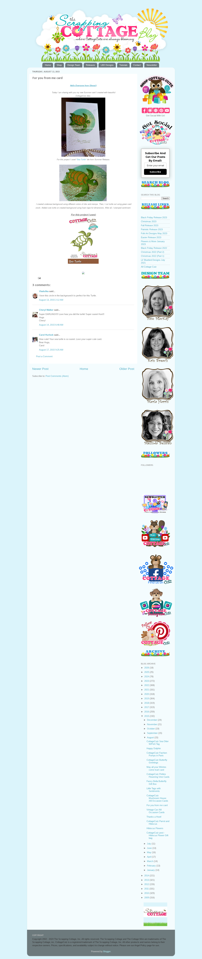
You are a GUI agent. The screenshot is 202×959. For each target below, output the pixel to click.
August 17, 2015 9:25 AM (51, 349)
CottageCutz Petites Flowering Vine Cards (158, 775)
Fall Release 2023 (149, 225)
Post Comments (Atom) (57, 376)
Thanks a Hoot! (154, 816)
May (149, 852)
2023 (147, 681)
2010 (147, 893)
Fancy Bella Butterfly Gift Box (157, 782)
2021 (147, 689)
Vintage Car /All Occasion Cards (156, 811)
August (150, 737)
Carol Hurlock (46, 335)
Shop (59, 65)
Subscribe (155, 172)
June (149, 848)
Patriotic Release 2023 (152, 229)
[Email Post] (39, 278)
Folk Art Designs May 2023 (154, 233)
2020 (147, 694)
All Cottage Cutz (149, 266)
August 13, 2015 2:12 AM (51, 300)
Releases (90, 65)
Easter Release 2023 (151, 237)
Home (48, 65)
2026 (147, 667)
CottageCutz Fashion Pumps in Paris (157, 754)
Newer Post (40, 369)
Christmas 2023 (148, 221)
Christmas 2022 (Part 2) (152, 252)
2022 (147, 685)
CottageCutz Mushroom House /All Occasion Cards (157, 798)
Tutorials (123, 65)
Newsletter (152, 65)
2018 (147, 703)
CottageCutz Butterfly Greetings (157, 761)
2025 (147, 672)
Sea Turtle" (81, 159)
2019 (147, 698)
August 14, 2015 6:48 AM (51, 325)
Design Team (73, 65)
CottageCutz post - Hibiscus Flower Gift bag (157, 835)
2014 (147, 875)
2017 (147, 707)
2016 (147, 711)
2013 (147, 880)
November (152, 724)
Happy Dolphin (154, 748)
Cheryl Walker (46, 310)
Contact (137, 65)
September (152, 733)
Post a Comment (44, 356)
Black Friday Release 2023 (154, 217)
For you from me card (157, 805)
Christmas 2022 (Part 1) (152, 256)
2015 (147, 716)
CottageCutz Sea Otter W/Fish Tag (158, 742)
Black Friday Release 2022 (154, 248)
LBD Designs (107, 65)
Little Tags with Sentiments (154, 789)
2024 (147, 676)
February (151, 865)
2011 (146, 888)
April (149, 856)
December (152, 720)
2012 (147, 884)
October (151, 728)
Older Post (126, 369)
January (151, 870)
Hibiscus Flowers (155, 828)
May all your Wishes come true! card (156, 768)
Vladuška (44, 291)
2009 (147, 897)
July (149, 843)
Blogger (106, 951)
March (150, 861)
